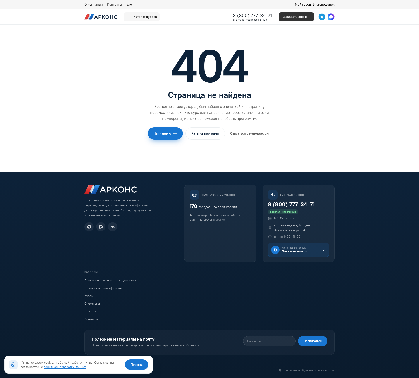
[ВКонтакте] (112, 226)
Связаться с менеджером (249, 133)
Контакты (114, 5)
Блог (129, 5)
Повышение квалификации (103, 288)
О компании (93, 5)
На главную (162, 133)
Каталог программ (205, 133)
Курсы (88, 296)
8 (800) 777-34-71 (252, 15)
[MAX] (100, 226)
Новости (90, 311)
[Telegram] (89, 226)
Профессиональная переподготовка (110, 280)
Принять (137, 364)
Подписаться (313, 341)
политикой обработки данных (65, 367)
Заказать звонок (296, 17)
